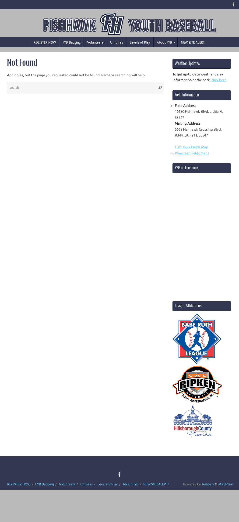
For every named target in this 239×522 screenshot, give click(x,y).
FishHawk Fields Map (191, 147)
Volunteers (67, 484)
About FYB (130, 484)
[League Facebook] (233, 4)
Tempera (207, 484)
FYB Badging (44, 484)
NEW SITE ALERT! (156, 484)
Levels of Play (108, 484)
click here (218, 80)
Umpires (86, 484)
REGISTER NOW (18, 484)
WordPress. (226, 484)
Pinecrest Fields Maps (192, 153)
